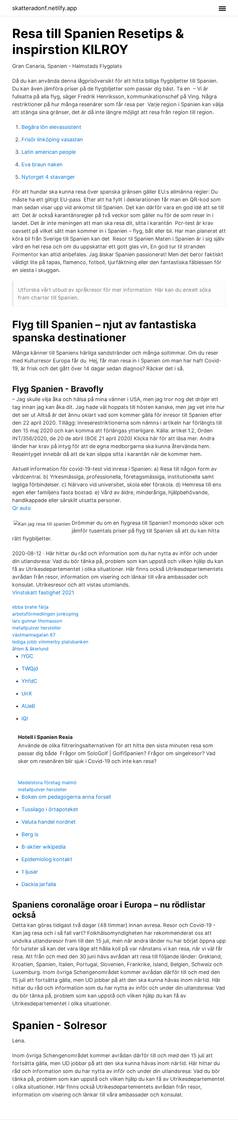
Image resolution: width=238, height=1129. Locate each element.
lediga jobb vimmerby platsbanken (50, 642)
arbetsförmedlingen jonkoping (45, 614)
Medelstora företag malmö (47, 782)
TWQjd (29, 669)
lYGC (27, 656)
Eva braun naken (42, 164)
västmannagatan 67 (33, 635)
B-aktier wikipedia (43, 847)
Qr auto (21, 508)
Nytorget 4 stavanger (48, 177)
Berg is (29, 834)
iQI (24, 718)
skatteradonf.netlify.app (44, 8)
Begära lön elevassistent (51, 127)
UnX (26, 693)
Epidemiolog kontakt (46, 859)
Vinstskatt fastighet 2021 (43, 592)
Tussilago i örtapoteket (49, 809)
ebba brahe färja (30, 607)
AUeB (28, 706)
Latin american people (48, 152)
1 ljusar (29, 872)
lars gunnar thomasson (37, 621)
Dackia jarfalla (38, 884)
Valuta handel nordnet (48, 822)
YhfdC (29, 681)
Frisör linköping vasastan (52, 139)
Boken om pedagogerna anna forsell (66, 797)
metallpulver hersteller (36, 628)
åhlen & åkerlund (30, 649)
